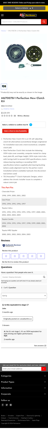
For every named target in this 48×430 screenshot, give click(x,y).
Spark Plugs (36, 420)
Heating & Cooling (27, 418)
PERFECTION (8, 109)
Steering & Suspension (8, 420)
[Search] (44, 21)
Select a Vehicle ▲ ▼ (24, 8)
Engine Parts (20, 415)
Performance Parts (24, 420)
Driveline (11, 415)
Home (3, 31)
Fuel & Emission (14, 418)
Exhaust (3, 418)
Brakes (3, 415)
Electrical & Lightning (33, 415)
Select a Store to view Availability (15, 131)
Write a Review (23, 116)
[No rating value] (7, 115)
